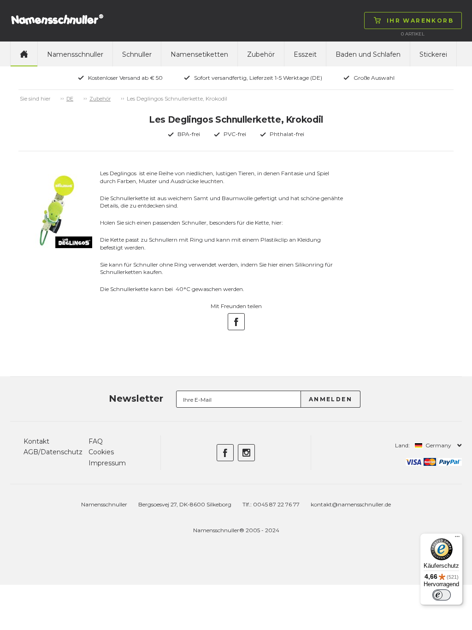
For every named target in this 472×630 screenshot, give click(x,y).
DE (69, 98)
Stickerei (433, 54)
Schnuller (137, 54)
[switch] (441, 594)
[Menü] (457, 538)
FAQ (95, 441)
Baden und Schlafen (368, 54)
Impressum (107, 463)
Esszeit (305, 54)
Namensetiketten (199, 54)
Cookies (101, 452)
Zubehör (261, 54)
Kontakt (36, 441)
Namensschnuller (75, 54)
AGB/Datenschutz (53, 452)
